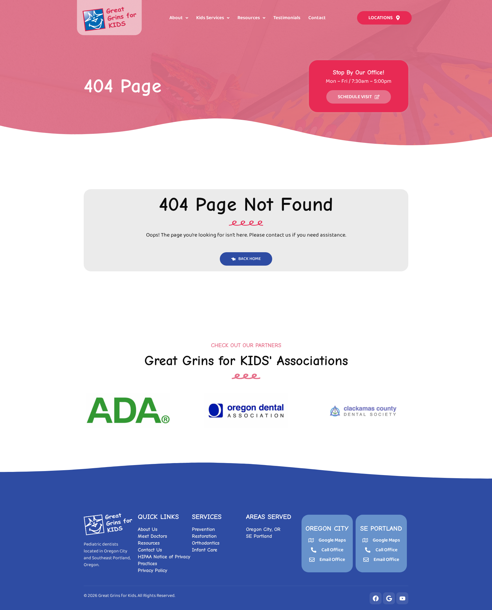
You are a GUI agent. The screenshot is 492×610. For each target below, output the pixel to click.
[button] (178, 18)
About (176, 18)
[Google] (389, 598)
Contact (317, 18)
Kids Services (210, 18)
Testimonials (286, 18)
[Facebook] (376, 598)
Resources (248, 18)
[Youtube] (402, 598)
